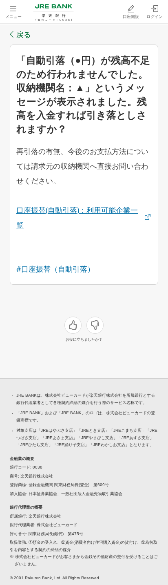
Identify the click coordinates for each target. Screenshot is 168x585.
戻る (23, 34)
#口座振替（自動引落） (55, 269)
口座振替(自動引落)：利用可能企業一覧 (77, 217)
